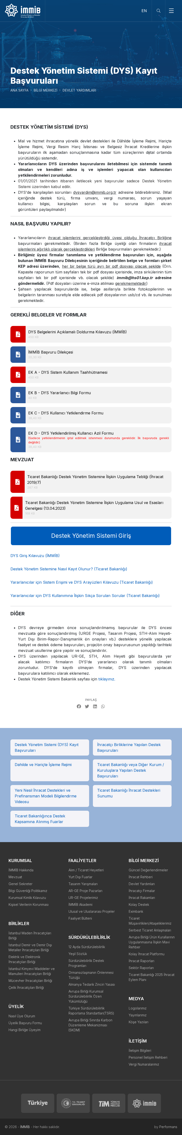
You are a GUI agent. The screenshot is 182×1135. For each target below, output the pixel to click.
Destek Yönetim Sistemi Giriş (91, 535)
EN (144, 10)
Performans (168, 1127)
